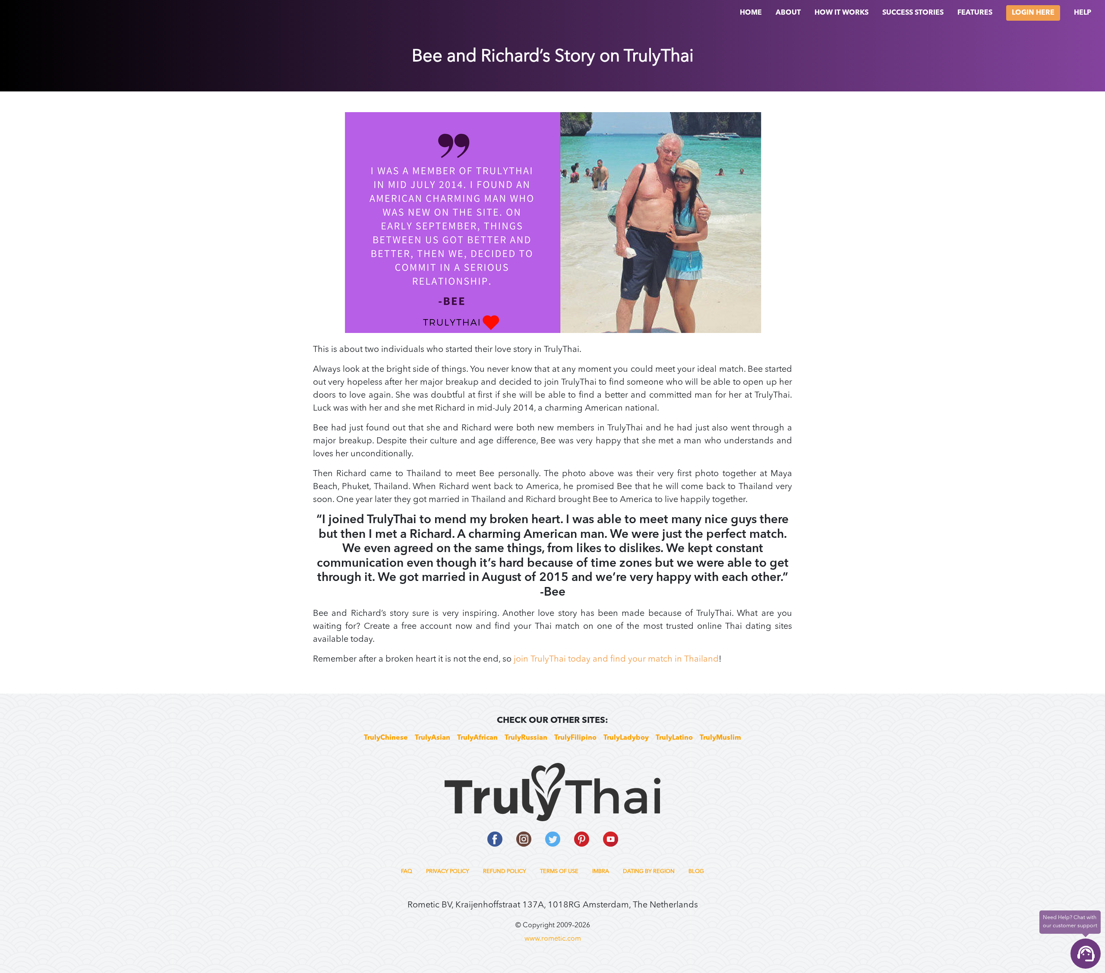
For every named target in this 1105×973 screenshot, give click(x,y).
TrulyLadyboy (626, 737)
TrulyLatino (674, 737)
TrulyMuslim (720, 737)
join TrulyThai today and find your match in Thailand (616, 659)
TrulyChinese (386, 737)
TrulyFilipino (575, 737)
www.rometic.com (552, 938)
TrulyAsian (432, 737)
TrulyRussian (526, 737)
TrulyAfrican (477, 737)
